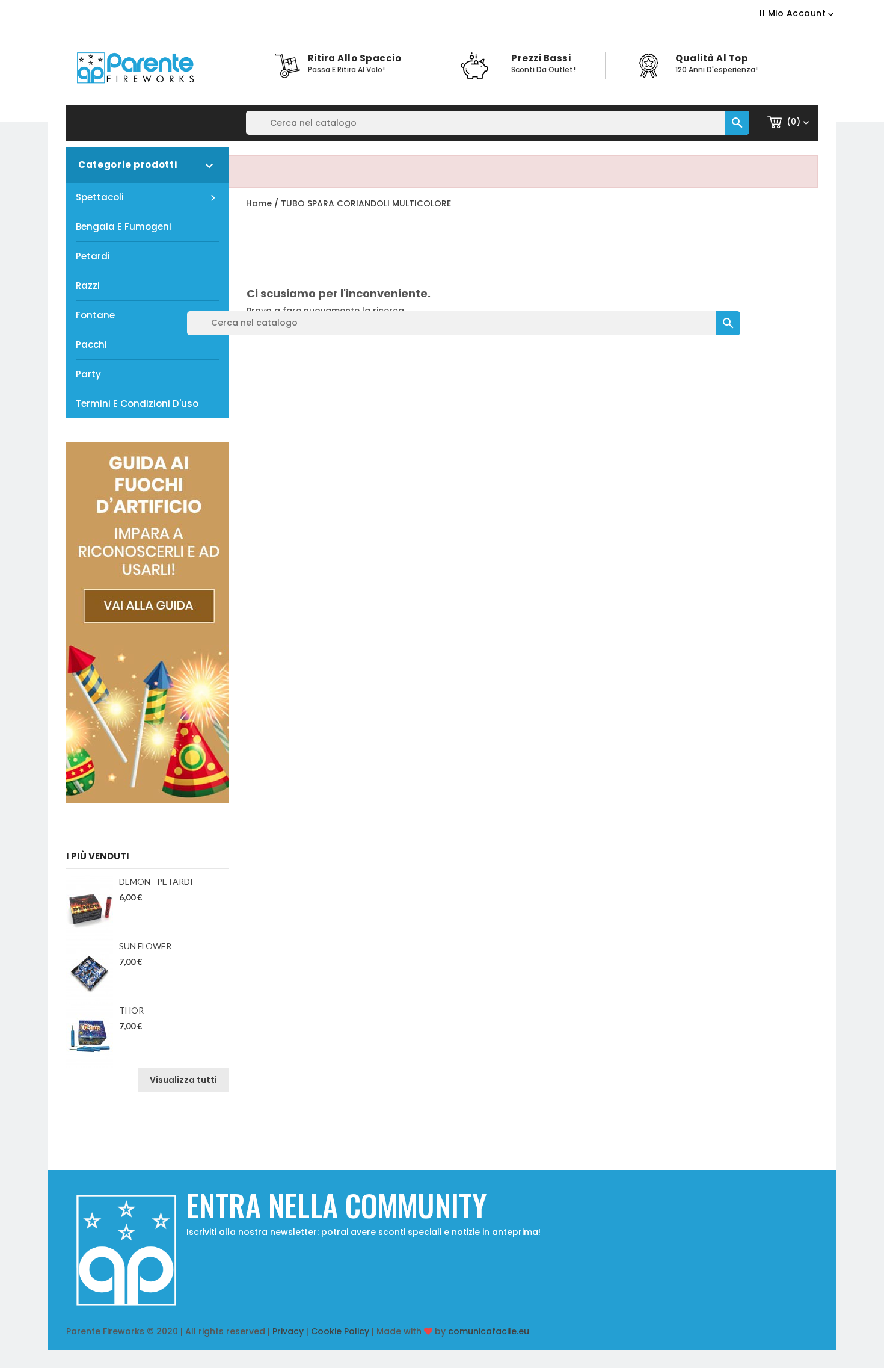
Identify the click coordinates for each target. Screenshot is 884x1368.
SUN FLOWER (145, 946)
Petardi (93, 256)
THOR (131, 1010)
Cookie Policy (340, 1331)
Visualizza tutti (183, 1080)
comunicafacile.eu (488, 1331)
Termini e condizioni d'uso (137, 403)
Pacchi (91, 344)
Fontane (95, 315)
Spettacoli (147, 197)
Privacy (288, 1331)
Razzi (88, 285)
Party (88, 374)
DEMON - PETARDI (156, 881)
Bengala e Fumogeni (123, 226)
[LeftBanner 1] (147, 622)
